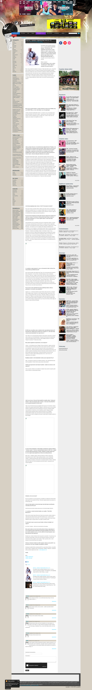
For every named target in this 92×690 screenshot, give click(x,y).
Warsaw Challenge (16, 164)
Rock (14, 202)
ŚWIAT (32, 33)
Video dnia (15, 126)
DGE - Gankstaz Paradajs (71, 148)
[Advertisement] (42, 592)
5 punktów (15, 76)
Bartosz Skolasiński (16, 211)
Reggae (14, 201)
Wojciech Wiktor (16, 228)
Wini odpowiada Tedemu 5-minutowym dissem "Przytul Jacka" (72, 105)
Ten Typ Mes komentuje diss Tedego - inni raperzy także (72, 97)
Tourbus (14, 122)
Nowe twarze (15, 54)
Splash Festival (16, 161)
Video (14, 70)
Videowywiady (15, 163)
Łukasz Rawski (16, 225)
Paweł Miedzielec (16, 219)
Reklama (72, 37)
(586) (22, 228)
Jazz (13, 197)
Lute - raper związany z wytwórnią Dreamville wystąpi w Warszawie (71, 210)
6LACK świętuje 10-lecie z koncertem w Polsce (72, 194)
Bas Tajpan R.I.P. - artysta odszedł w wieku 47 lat (72, 113)
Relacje (14, 184)
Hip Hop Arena (15, 140)
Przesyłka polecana (16, 113)
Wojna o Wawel (16, 167)
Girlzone (14, 47)
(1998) (22, 215)
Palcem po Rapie (16, 101)
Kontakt (67, 37)
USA (28, 33)
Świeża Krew (15, 120)
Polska (14, 56)
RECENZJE (49, 33)
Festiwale (14, 180)
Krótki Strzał (15, 94)
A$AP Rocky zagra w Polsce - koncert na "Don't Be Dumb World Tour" (72, 202)
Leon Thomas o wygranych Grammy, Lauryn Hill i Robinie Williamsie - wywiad (72, 327)
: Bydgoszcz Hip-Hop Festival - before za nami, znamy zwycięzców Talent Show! (68, 244)
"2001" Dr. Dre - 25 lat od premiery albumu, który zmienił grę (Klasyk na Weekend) (71, 288)
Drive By (14, 85)
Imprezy (14, 181)
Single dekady (15, 160)
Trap (13, 204)
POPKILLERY (16, 33)
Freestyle (14, 45)
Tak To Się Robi (16, 121)
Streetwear (15, 65)
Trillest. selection (16, 123)
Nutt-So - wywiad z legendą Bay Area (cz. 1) (41, 582)
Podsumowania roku (17, 154)
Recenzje (14, 62)
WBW (14, 165)
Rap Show (15, 114)
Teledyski (14, 174)
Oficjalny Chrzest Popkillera (16, 149)
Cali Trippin (15, 139)
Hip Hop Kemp (15, 142)
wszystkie (77, 180)
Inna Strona (15, 90)
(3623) (22, 211)
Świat (14, 66)
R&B (13, 199)
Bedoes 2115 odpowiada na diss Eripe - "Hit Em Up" (72, 129)
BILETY (14, 35)
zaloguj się (23, 37)
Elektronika (15, 191)
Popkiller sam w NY (16, 109)
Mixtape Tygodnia (16, 97)
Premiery (14, 57)
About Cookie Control (6, 681)
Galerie (14, 173)
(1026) (22, 220)
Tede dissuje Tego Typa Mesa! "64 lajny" (71, 121)
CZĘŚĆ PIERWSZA (29, 556)
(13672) (21, 210)
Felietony (14, 43)
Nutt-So (29, 564)
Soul (13, 203)
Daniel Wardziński (16, 214)
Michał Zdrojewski (16, 224)
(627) (22, 225)
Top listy (14, 67)
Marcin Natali (15, 216)
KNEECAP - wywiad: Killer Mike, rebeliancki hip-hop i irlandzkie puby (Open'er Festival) (72, 302)
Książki (14, 52)
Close (18, 681)
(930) (22, 221)
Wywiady (14, 71)
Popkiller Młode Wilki (17, 157)
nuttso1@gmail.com (43, 549)
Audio (14, 172)
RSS (77, 37)
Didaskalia (15, 80)
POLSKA (23, 33)
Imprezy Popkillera (16, 143)
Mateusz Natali (15, 210)
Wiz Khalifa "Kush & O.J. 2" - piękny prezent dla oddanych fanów (72, 272)
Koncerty (14, 182)
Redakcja (14, 221)
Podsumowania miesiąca (17, 107)
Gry (13, 48)
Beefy (14, 41)
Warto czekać (15, 127)
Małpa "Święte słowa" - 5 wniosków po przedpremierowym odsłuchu (71, 264)
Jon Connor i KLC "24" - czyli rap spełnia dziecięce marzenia (72, 255)
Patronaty (62, 37)
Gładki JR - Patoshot (70, 172)
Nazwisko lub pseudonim (30, 652)
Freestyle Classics (16, 88)
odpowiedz (54, 601)
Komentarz (27, 655)
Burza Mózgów (15, 138)
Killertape (14, 92)
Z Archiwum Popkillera (17, 130)
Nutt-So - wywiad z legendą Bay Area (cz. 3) (38, 40)
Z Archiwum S (15, 131)
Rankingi (14, 61)
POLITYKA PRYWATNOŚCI (25, 685)
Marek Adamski (16, 212)
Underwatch (15, 125)
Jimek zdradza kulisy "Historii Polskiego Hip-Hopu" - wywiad (71, 165)
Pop (13, 198)
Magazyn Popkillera (16, 96)
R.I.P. (14, 60)
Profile (14, 58)
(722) (22, 223)
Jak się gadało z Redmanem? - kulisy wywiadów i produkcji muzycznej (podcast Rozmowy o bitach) (71, 336)
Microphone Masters (17, 146)
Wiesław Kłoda (15, 223)
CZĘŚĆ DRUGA (28, 558)
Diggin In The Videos (17, 82)
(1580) (22, 216)
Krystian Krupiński (16, 215)
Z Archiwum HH (16, 129)
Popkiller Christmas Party (17, 155)
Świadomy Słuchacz (17, 118)
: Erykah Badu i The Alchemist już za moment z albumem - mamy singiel (68, 231)
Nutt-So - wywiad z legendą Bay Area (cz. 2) (41, 575)
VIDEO (63, 33)
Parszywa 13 (15, 102)
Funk (14, 193)
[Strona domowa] (23, 24)
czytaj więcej (8, 688)
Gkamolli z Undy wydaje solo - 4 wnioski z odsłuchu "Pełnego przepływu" (72, 280)
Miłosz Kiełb (15, 217)
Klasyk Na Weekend (17, 93)
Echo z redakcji (16, 87)
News (14, 53)
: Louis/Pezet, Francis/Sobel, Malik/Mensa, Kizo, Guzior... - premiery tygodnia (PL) (69, 239)
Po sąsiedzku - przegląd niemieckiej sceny (17, 106)
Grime (14, 194)
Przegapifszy (15, 112)
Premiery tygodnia (16, 110)
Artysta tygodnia (16, 78)
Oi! (13, 98)
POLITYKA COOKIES (35, 685)
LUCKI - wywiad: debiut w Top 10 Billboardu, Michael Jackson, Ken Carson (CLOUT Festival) (72, 311)
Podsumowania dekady (17, 152)
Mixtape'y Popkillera (16, 147)
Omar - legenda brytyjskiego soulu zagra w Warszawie (72, 218)
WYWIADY (56, 33)
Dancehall (15, 190)
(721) (22, 224)
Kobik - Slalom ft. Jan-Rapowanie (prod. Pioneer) (72, 157)
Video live (15, 185)
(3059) (22, 212)
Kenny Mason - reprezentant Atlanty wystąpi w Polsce (72, 186)
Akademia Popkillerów (17, 136)
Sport (14, 63)
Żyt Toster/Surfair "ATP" (71, 140)
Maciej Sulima (15, 220)
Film (13, 44)
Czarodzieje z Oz (16, 79)
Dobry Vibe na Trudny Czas (17, 84)
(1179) (22, 219)
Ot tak (14, 100)
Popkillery (15, 159)
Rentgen (14, 116)
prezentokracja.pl (63, 348)
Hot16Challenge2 (16, 89)
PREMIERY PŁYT (41, 33)
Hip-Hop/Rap (15, 195)
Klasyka (14, 49)
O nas (56, 37)
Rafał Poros (15, 227)
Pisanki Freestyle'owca (17, 103)
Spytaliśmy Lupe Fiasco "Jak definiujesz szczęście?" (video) (72, 319)
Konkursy (14, 144)
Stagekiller (15, 117)
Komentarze (15, 50)
